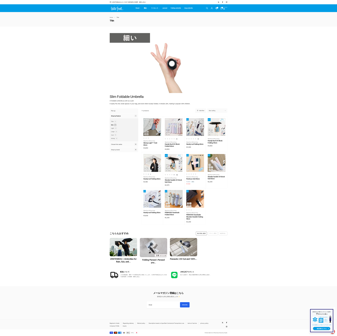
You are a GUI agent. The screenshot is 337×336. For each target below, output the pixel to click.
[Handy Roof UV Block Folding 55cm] (217, 133)
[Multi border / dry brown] (193, 138)
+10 (177, 174)
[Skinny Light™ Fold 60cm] (152, 133)
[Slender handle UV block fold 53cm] (174, 169)
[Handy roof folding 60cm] (195, 133)
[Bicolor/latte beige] (146, 174)
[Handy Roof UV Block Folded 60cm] (174, 133)
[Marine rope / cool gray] (191, 138)
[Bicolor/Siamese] (171, 174)
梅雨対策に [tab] (223, 233)
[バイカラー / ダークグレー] (174, 174)
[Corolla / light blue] (167, 138)
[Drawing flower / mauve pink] (171, 138)
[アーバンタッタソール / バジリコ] (148, 174)
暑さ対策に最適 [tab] (201, 233)
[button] (138, 8)
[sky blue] (148, 138)
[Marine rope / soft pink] (189, 138)
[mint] (193, 174)
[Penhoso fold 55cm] (195, 169)
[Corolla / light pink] (165, 138)
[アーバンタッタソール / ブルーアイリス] (150, 174)
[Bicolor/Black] (165, 174)
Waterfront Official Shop (213, 332)
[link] (128, 2)
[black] (143, 138)
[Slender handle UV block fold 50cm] (217, 169)
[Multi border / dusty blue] (195, 138)
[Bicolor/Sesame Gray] (143, 174)
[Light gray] (146, 138)
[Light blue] (191, 174)
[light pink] (195, 174)
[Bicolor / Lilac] (169, 174)
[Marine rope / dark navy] (186, 138)
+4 (176, 138)
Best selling (212, 110)
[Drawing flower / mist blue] (174, 138)
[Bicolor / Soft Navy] (167, 174)
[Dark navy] (189, 174)
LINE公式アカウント (187, 272)
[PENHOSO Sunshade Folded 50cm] (174, 204)
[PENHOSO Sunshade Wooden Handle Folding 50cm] (195, 204)
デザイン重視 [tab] (212, 233)
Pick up (113, 110)
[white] (191, 210)
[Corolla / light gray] (169, 138)
